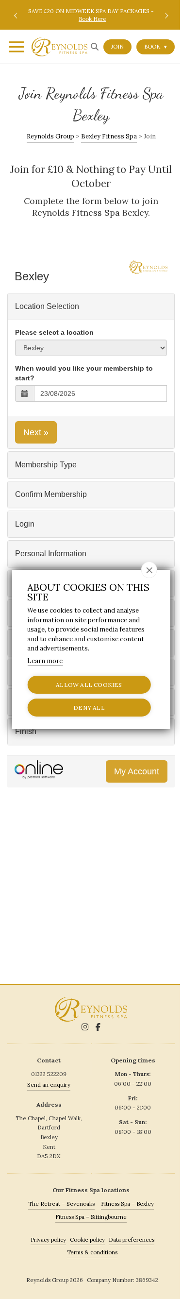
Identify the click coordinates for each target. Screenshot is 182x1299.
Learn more (45, 661)
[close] (149, 570)
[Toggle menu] (15, 48)
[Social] (85, 1027)
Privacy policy (48, 1239)
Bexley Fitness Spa (109, 136)
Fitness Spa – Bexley (127, 1203)
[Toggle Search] (95, 47)
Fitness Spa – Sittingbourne (91, 1216)
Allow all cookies (89, 684)
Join (117, 46)
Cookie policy (87, 1239)
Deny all (89, 707)
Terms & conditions (92, 1252)
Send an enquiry (48, 1084)
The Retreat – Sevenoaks (61, 1203)
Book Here (92, 18)
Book (155, 46)
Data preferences (131, 1239)
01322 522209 (48, 1073)
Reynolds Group (50, 136)
